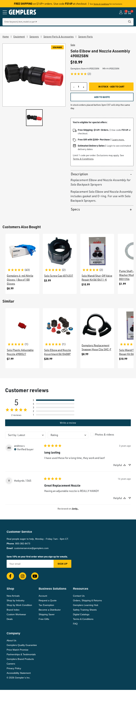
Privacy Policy (14, 668)
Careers (11, 663)
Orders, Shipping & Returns (87, 600)
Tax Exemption (46, 605)
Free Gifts (44, 619)
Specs (75, 209)
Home (5, 36)
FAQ (75, 623)
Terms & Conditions (101, 4)
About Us (11, 640)
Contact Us (79, 595)
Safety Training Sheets (85, 609)
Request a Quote (48, 600)
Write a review (68, 422)
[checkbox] (110, 434)
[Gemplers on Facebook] (10, 576)
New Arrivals (13, 595)
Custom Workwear (16, 614)
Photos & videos (104, 434)
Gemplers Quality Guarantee (22, 645)
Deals (10, 619)
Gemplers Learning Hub (85, 605)
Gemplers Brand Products (20, 659)
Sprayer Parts (85, 36)
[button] (53, 400)
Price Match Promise (17, 649)
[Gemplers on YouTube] (34, 576)
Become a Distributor (50, 609)
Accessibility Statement (19, 673)
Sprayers (34, 36)
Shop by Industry (15, 600)
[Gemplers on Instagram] (22, 576)
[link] (80, 74)
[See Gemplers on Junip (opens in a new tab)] (75, 508)
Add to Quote (102, 96)
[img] (24, 448)
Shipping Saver (47, 614)
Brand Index (13, 609)
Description (79, 174)
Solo (72, 44)
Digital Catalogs (81, 614)
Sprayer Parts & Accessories (58, 36)
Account (43, 595)
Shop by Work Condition (19, 605)
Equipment (19, 36)
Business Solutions (52, 588)
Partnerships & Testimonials (21, 654)
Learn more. (118, 139)
